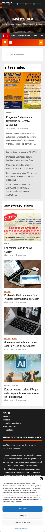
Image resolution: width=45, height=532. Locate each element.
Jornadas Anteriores (12, 423)
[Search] (36, 42)
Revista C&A (22, 18)
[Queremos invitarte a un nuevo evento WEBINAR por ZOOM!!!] (22, 321)
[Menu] (10, 42)
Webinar (14, 338)
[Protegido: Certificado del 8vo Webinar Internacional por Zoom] (22, 274)
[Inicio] (4, 42)
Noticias (7, 244)
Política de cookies (21, 528)
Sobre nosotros (9, 426)
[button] (41, 478)
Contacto (10, 430)
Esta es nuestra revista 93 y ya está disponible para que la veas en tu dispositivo (22, 176)
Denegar (22, 516)
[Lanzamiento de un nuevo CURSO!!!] (22, 227)
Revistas (15, 385)
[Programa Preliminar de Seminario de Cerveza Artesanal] (22, 91)
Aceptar (22, 509)
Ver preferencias (22, 522)
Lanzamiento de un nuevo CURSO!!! (21, 152)
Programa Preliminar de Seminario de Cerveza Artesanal (19, 120)
